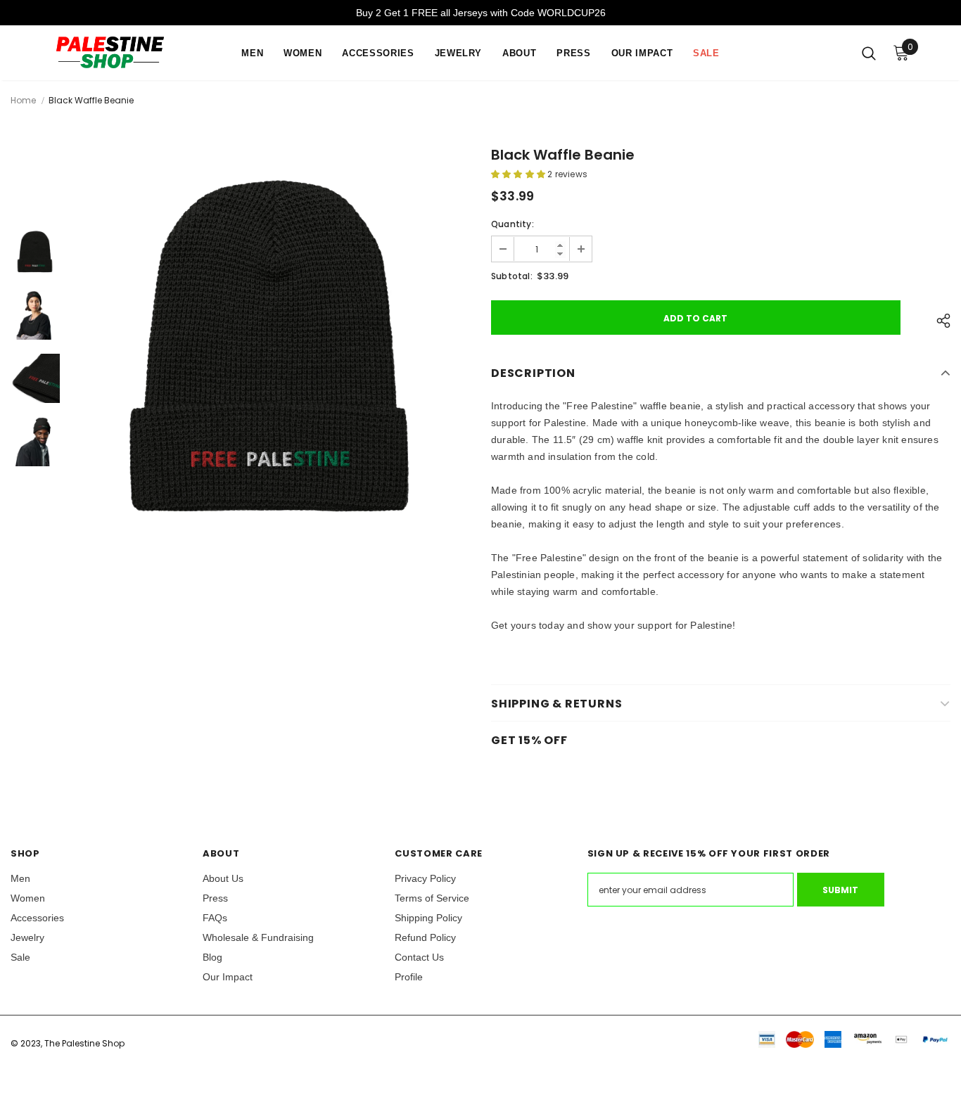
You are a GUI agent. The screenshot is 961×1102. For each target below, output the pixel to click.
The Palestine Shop (84, 1043)
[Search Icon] (869, 53)
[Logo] (118, 52)
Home (23, 100)
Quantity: (512, 224)
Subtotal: (512, 276)
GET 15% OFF (529, 740)
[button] (519, 174)
